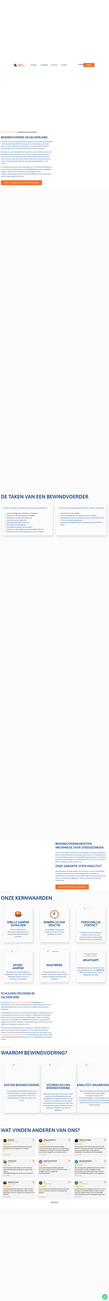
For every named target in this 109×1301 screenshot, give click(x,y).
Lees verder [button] (6, 1154)
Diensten (34, 65)
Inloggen (81, 64)
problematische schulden (20, 1002)
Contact (64, 65)
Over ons (54, 65)
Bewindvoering (11, 132)
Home (3, 132)
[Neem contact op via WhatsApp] (104, 1296)
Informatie (44, 65)
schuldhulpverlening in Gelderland (12, 1035)
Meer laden (54, 1202)
